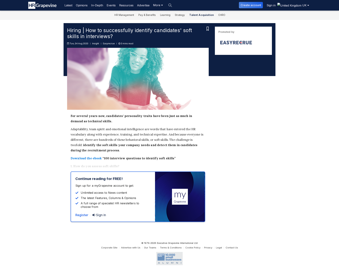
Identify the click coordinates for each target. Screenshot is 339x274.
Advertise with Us (130, 247)
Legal (219, 247)
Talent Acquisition (201, 15)
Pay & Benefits (147, 14)
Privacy (208, 247)
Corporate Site (109, 247)
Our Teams (150, 247)
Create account (251, 5)
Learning (165, 14)
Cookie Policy (192, 247)
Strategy (180, 14)
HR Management (124, 14)
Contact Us (232, 247)
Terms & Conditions (171, 247)
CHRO (221, 14)
